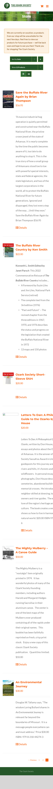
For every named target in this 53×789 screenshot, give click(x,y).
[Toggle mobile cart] (42, 6)
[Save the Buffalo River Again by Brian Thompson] (8, 99)
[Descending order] (40, 59)
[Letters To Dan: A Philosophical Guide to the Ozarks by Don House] (10, 423)
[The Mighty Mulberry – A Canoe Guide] (8, 553)
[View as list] (28, 74)
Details (23, 227)
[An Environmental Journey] (8, 688)
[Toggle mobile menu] (47, 6)
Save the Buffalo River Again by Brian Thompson (32, 96)
